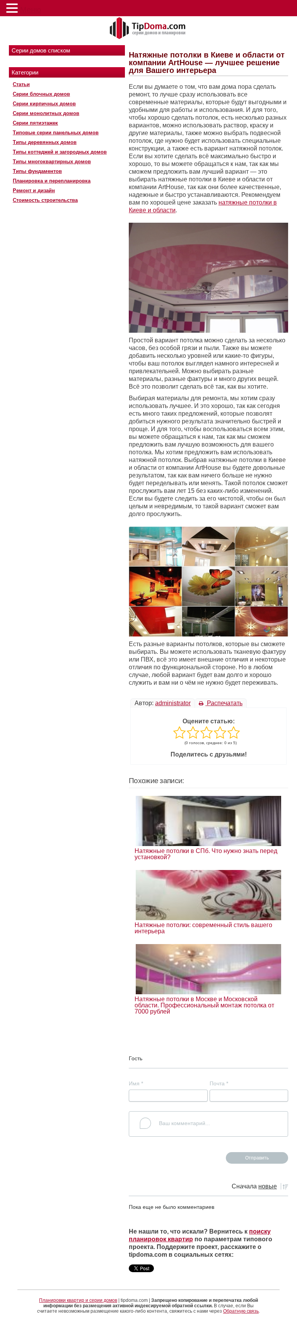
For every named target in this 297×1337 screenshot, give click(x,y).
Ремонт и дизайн (34, 190)
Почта (219, 1083)
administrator (173, 703)
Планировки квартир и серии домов (78, 1300)
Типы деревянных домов (45, 142)
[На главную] (148, 28)
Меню (30, 9)
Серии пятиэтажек (35, 123)
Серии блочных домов (41, 94)
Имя (136, 1083)
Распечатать (223, 703)
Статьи (21, 84)
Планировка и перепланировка (51, 181)
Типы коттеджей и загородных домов (60, 152)
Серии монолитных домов (46, 113)
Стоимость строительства (45, 200)
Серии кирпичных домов (44, 104)
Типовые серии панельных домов (56, 132)
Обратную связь (241, 1311)
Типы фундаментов (37, 171)
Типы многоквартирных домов (52, 161)
